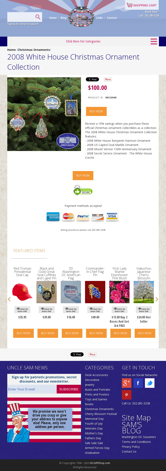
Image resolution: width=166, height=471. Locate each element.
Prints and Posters (97, 394)
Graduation (92, 453)
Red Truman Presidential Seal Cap (22, 271)
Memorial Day (94, 419)
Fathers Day (93, 438)
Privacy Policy (131, 447)
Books (89, 404)
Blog (64, 18)
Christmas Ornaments (34, 50)
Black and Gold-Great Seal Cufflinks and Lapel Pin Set (46, 275)
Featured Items (29, 250)
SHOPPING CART (145, 5)
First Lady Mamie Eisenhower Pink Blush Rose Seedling (119, 275)
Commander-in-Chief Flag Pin (95, 271)
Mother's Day (94, 433)
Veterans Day (94, 428)
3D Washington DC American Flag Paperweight (71, 275)
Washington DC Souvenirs (139, 437)
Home (53, 18)
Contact (112, 18)
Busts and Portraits (97, 389)
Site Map (136, 418)
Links (99, 18)
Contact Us (129, 451)
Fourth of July (94, 423)
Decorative (92, 380)
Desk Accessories (96, 375)
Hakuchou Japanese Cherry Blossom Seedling (143, 275)
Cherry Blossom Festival (101, 414)
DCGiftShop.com (100, 463)
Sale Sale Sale (94, 443)
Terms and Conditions (136, 442)
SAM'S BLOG (132, 428)
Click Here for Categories (83, 41)
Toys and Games (96, 399)
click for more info (23, 310)
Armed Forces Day (97, 448)
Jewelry (89, 385)
